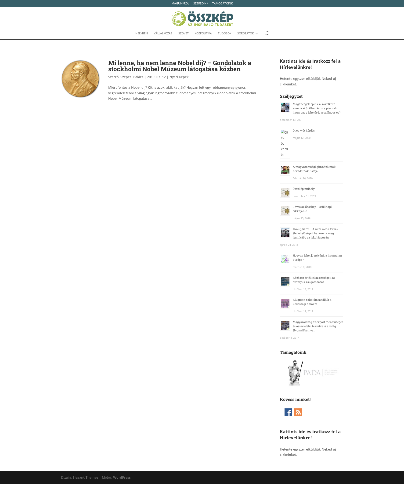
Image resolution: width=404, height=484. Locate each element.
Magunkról (180, 3)
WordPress (122, 477)
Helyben (141, 33)
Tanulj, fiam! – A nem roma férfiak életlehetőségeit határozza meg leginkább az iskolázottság (316, 233)
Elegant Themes (85, 477)
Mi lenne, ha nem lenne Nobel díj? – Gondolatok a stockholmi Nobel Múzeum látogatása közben (179, 66)
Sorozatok (245, 33)
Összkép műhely (304, 189)
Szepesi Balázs (131, 77)
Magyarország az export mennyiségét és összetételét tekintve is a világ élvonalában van (318, 326)
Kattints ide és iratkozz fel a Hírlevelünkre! (310, 64)
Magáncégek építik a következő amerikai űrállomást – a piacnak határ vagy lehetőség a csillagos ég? (317, 108)
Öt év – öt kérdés (304, 130)
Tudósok (224, 33)
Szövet (183, 33)
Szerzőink (200, 3)
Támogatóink (222, 3)
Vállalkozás (163, 33)
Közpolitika (203, 33)
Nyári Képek (179, 77)
